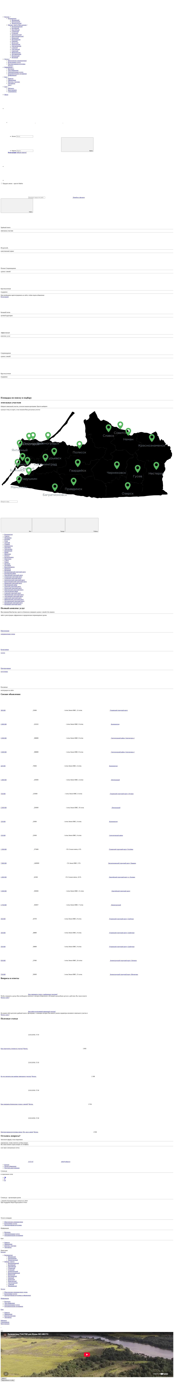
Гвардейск (7, 547)
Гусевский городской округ (12, 578)
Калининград (12, 18)
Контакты (11, 69)
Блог (6, 77)
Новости (10, 78)
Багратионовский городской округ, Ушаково (122, 863)
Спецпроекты (12, 91)
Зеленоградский (17, 34)
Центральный (16, 21)
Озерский (15, 41)
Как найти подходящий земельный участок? (42, 1011)
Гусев (6, 541)
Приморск (7, 568)
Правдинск (7, 559)
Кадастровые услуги (14, 62)
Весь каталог (22, 25)
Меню (6, 94)
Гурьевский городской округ (13, 576)
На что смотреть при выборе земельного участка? (16, 1076)
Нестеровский (16, 39)
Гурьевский (15, 31)
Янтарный (15, 57)
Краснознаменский (17, 36)
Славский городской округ (12, 593)
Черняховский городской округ (14, 594)
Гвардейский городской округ (13, 575)
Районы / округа (13, 25)
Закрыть (3, 1378)
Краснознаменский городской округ (15, 581)
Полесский (15, 43)
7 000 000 (4, 863)
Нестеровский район (10, 585)
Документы (11, 83)
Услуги (6, 59)
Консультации (12, 90)
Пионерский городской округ (13, 602)
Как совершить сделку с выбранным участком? (42, 994)
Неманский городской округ (13, 583)
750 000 (3, 793)
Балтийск (7, 539)
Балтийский (15, 28)
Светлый (7, 542)
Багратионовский (17, 26)
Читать (25, 1048)
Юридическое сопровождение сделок (15, 1292)
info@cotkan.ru (65, 1161)
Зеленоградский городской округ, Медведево (124, 974)
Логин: (14, 136)
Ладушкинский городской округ (14, 601)
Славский (15, 47)
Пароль (14, 150)
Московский (15, 20)
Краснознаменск (9, 567)
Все (30, 531)
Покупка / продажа (14, 82)
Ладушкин (7, 565)
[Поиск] (18, 180)
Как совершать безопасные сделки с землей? (14, 1104)
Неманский (15, 38)
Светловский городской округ (13, 596)
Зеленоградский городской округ (14, 580)
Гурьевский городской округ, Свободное (121, 932)
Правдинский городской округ (13, 589)
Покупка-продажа (9, 1316)
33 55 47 (30, 1161)
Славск (6, 560)
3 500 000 (4, 738)
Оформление (12, 80)
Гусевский (15, 33)
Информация (8, 67)
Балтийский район (10, 573)
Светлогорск (8, 549)
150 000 (3, 821)
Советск (6, 536)
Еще (5, 86)
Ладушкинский (16, 54)
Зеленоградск (8, 546)
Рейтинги (11, 88)
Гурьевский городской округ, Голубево (121, 849)
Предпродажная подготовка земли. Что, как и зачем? (17, 1132)
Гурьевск (7, 544)
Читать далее (5, 997)
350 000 (3, 919)
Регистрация (5, 297)
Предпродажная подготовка (16, 64)
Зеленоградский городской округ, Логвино (123, 960)
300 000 (3, 710)
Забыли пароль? (22, 152)
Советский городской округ (13, 598)
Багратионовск (9, 557)
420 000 (3, 766)
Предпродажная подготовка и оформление (17, 1295)
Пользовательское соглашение (17, 73)
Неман (6, 552)
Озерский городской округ (12, 586)
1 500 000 (4, 849)
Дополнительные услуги (15, 72)
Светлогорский (16, 46)
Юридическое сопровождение (17, 60)
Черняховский (12, 1286)
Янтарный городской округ (12, 604)
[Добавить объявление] (18, 166)
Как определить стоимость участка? (12, 1048)
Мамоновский (16, 52)
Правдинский (16, 44)
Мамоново (7, 554)
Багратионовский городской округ (15, 572)
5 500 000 (4, 891)
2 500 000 (4, 807)
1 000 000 (4, 780)
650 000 (3, 960)
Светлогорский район (11, 591)
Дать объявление (13, 70)
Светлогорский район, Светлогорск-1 (122, 738)
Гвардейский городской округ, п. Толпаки (122, 877)
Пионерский (15, 56)
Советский (15, 51)
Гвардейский (16, 30)
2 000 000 (4, 724)
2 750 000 (4, 905)
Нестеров (7, 563)
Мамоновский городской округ (14, 599)
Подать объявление (10, 1166)
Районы (95, 531)
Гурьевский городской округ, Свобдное (121, 919)
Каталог (7, 17)
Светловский (16, 49)
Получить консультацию (11, 1168)
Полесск (7, 555)
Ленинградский (16, 23)
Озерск (6, 562)
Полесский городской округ (13, 588)
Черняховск (8, 538)
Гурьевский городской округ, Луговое (121, 793)
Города (62, 531)
